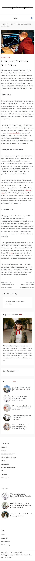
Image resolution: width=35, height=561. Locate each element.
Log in (3, 534)
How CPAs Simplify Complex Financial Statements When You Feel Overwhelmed (20, 505)
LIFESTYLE (5, 464)
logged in (16, 301)
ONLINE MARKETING (8, 467)
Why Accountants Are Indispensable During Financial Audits (19, 398)
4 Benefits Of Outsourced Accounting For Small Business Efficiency (20, 427)
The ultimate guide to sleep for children (7, 286)
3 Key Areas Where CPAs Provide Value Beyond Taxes (21, 515)
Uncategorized (5, 477)
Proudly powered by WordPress (10, 555)
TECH (8, 57)
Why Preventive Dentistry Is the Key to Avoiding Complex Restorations (22, 408)
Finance (3, 57)
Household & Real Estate (8, 457)
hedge (11, 253)
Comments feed (6, 541)
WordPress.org (5, 545)
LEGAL (3, 460)
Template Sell (7, 557)
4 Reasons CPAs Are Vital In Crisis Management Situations (21, 417)
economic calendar (14, 133)
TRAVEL (4, 474)
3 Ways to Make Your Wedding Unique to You (27, 286)
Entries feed (4, 538)
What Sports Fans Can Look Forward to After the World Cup (21, 389)
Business (4, 447)
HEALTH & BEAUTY (7, 454)
